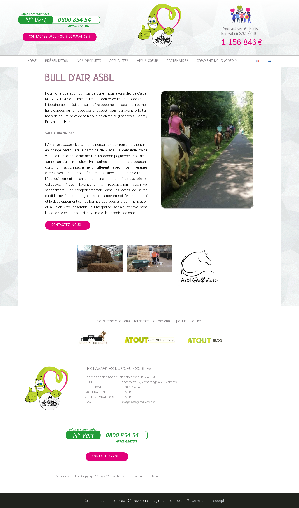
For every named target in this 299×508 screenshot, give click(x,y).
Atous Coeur (147, 61)
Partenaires (177, 61)
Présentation (57, 61)
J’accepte (218, 500)
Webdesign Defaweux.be (129, 476)
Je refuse (199, 500)
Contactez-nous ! (67, 225)
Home (32, 61)
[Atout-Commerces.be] (150, 350)
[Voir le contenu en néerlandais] (269, 61)
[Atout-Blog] (205, 350)
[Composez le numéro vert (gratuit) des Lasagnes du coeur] (59, 20)
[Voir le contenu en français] (258, 61)
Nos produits (89, 61)
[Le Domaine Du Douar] (94, 350)
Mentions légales (67, 476)
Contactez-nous (107, 457)
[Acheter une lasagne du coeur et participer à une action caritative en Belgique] (159, 25)
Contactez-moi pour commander (59, 37)
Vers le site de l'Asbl (60, 133)
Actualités (119, 61)
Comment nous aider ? (217, 61)
